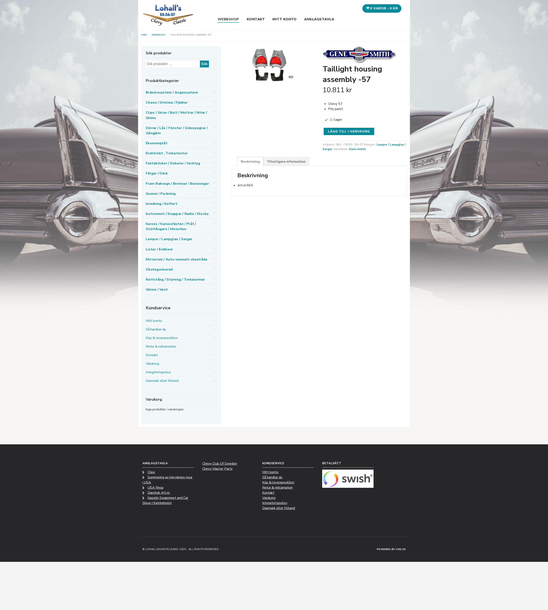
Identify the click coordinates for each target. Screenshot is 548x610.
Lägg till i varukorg (349, 131)
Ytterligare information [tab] (286, 161)
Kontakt (256, 19)
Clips (151, 472)
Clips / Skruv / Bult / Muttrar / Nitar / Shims (176, 115)
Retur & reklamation (161, 346)
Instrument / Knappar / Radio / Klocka (177, 213)
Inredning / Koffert (161, 203)
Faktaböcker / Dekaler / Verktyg (173, 163)
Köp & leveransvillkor (162, 338)
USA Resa (155, 487)
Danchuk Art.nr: (158, 492)
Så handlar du (156, 329)
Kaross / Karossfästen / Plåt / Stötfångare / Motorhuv (171, 226)
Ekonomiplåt (156, 143)
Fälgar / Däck (157, 173)
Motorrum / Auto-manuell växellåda (176, 259)
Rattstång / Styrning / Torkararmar (175, 279)
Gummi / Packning (161, 193)
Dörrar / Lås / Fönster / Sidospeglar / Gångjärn (177, 130)
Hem (144, 34)
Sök (204, 64)
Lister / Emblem (159, 249)
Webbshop (228, 19)
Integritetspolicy (158, 372)
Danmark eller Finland (162, 380)
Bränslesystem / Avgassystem (172, 92)
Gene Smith (357, 149)
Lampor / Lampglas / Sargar (169, 239)
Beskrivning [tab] (250, 161)
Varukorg (152, 363)
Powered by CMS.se (391, 549)
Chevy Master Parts (217, 468)
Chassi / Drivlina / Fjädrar (167, 102)
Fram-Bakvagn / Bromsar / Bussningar (177, 183)
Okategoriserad (159, 269)
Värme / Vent (157, 289)
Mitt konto (284, 19)
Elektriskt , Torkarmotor (167, 153)
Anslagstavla (319, 19)
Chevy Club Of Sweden (219, 463)
